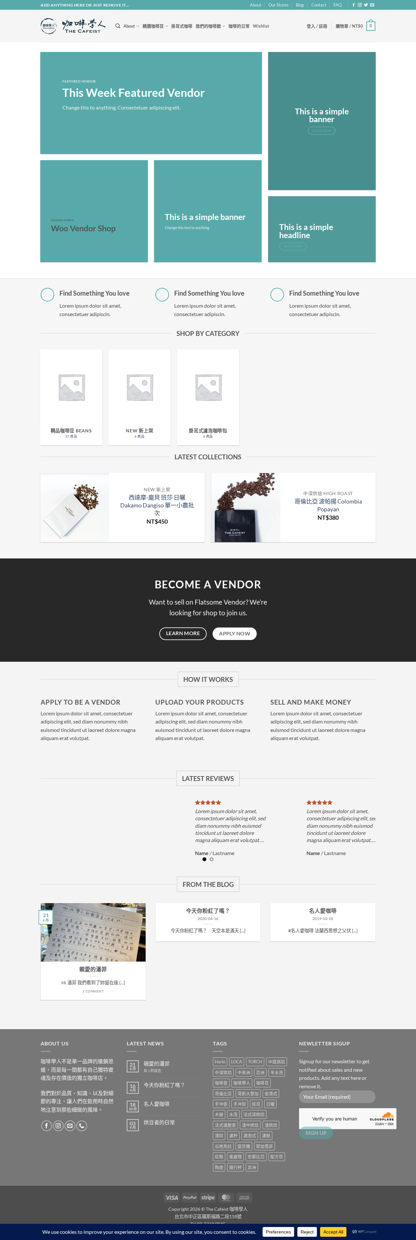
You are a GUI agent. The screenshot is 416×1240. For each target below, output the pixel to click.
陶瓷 (219, 1167)
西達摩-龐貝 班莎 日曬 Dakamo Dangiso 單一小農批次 (157, 505)
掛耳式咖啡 (181, 26)
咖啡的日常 (239, 26)
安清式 (271, 1093)
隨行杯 (235, 1167)
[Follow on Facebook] (354, 5)
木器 (219, 1114)
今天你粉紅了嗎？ (208, 911)
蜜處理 (235, 1156)
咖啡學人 (241, 1082)
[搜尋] (117, 26)
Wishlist (261, 26)
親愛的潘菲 (93, 969)
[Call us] (81, 1125)
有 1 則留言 (152, 1070)
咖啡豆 (262, 1082)
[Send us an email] (372, 5)
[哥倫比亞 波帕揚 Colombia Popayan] (245, 507)
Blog (300, 4)
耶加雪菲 (264, 1146)
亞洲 (260, 1072)
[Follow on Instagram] (360, 5)
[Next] (382, 510)
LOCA (236, 1061)
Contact (318, 4)
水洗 (233, 1114)
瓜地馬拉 (223, 1146)
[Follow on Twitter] (366, 5)
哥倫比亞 (223, 1093)
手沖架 (239, 1103)
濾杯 (233, 1135)
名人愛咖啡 (323, 911)
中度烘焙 (276, 1061)
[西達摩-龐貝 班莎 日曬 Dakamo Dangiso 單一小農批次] (75, 507)
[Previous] (33, 510)
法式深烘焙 (254, 1114)
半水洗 (276, 1072)
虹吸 (219, 1156)
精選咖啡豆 (153, 26)
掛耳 (256, 1103)
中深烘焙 (223, 1072)
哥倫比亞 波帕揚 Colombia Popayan (328, 505)
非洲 (252, 1167)
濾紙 (266, 1135)
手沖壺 (221, 1103)
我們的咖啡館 (208, 26)
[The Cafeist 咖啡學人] (73, 26)
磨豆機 (244, 1146)
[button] (317, 26)
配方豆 (276, 1156)
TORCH (255, 1061)
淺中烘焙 (250, 1125)
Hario (220, 1061)
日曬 (270, 1103)
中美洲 (244, 1072)
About (255, 4)
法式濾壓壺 (225, 1125)
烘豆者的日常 (159, 1122)
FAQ (337, 4)
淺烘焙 (271, 1125)
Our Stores (278, 4)
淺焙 (219, 1135)
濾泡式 (249, 1135)
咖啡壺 (221, 1082)
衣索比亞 (256, 1156)
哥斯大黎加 (248, 1093)
